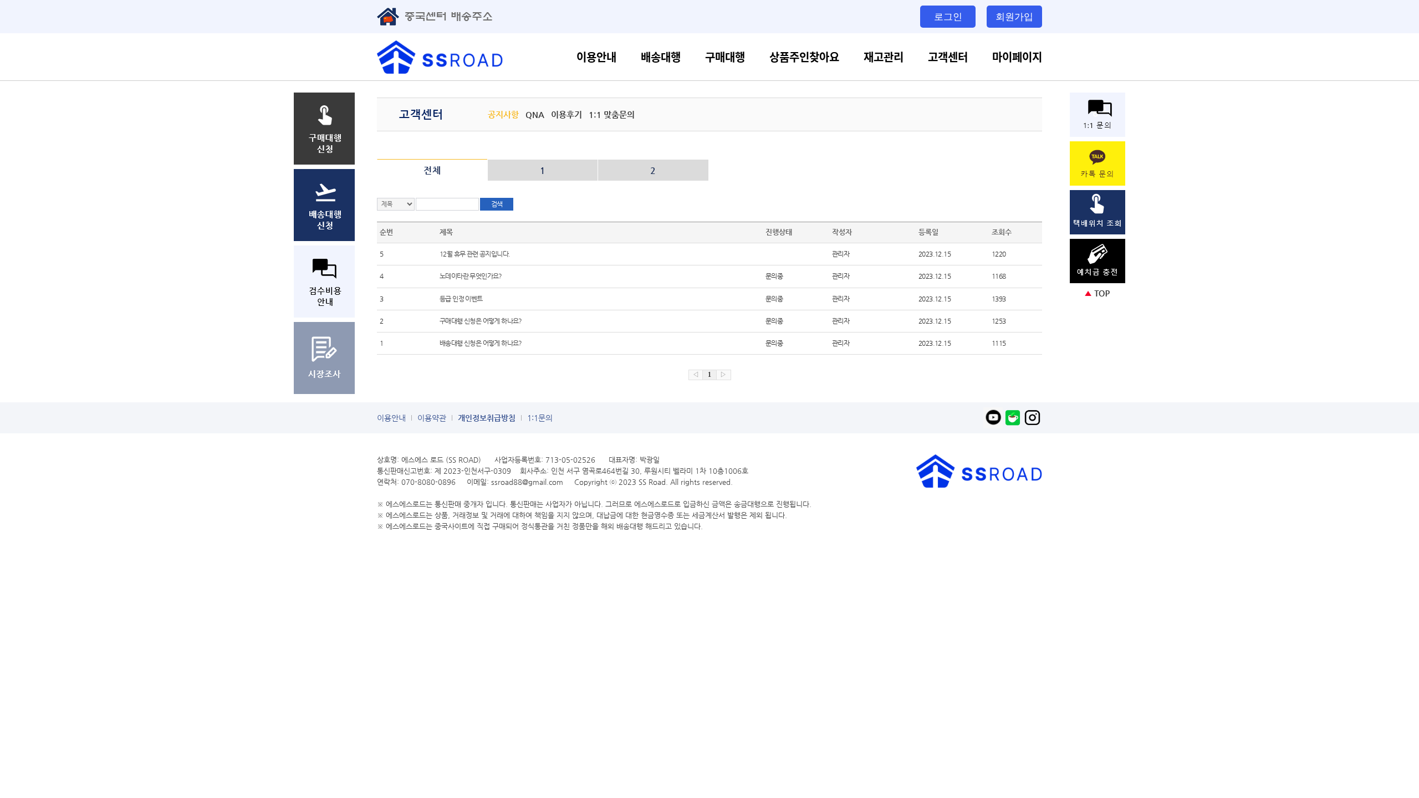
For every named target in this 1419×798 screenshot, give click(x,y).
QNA (534, 114)
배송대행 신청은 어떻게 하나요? (481, 343)
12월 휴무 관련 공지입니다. (475, 254)
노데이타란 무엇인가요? (471, 276)
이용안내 (596, 57)
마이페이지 (1017, 57)
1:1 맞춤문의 (612, 114)
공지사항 (503, 114)
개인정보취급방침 (486, 417)
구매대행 (725, 57)
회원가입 (1014, 16)
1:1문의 (540, 417)
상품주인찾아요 (804, 57)
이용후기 (566, 114)
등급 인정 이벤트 (461, 299)
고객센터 (948, 57)
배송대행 (661, 57)
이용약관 (431, 417)
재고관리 (884, 57)
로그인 (948, 16)
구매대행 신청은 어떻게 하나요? (481, 321)
